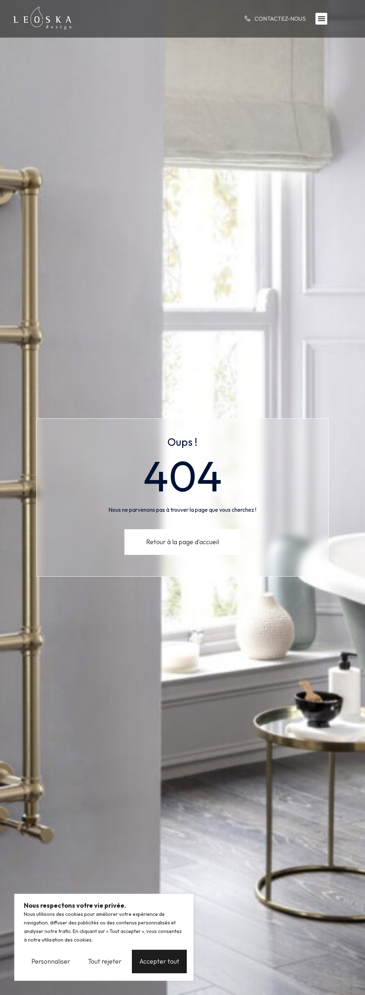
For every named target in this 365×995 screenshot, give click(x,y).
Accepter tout (159, 961)
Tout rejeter (105, 961)
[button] (321, 19)
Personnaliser (50, 961)
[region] (104, 937)
